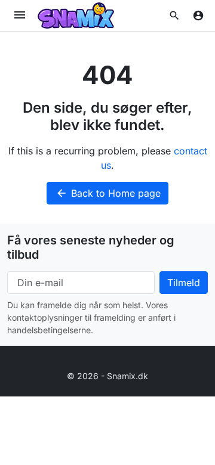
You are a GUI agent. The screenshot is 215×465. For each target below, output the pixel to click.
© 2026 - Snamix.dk (107, 376)
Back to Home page (108, 193)
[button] (174, 15)
